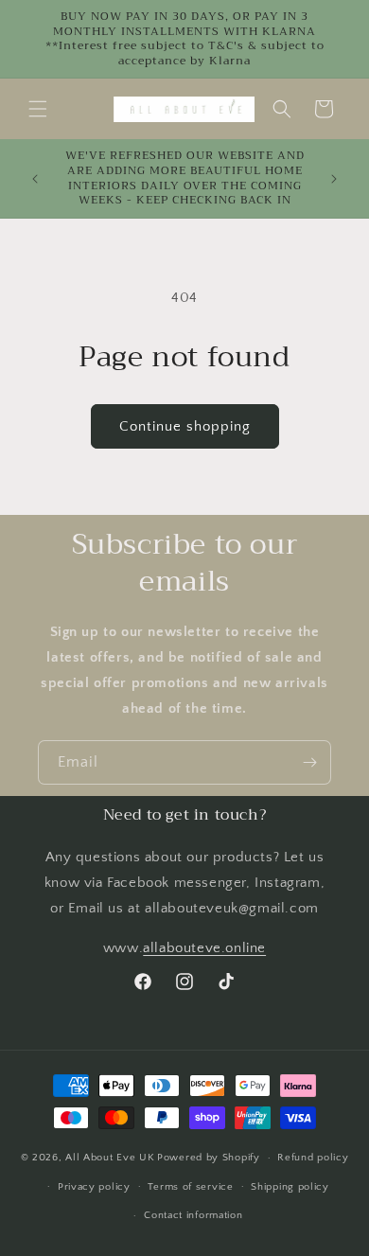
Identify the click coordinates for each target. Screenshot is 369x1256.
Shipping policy (290, 1187)
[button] (38, 109)
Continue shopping (185, 426)
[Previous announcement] (35, 179)
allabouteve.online (204, 948)
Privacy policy (94, 1187)
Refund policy (312, 1157)
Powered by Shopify (208, 1157)
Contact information (193, 1215)
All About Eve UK (109, 1157)
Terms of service (190, 1187)
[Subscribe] (309, 762)
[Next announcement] (334, 179)
